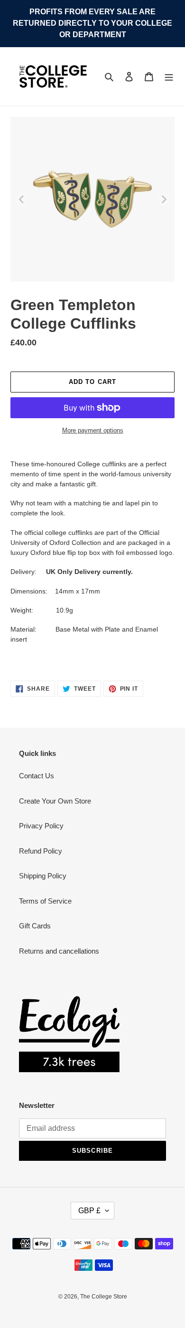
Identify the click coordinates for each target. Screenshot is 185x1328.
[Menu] (169, 76)
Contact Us (36, 776)
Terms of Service (45, 901)
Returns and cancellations (59, 951)
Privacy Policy (41, 826)
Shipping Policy (42, 876)
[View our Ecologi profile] (69, 1034)
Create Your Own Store (55, 801)
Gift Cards (35, 926)
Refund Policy (40, 851)
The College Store (103, 1296)
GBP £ (89, 1211)
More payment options (92, 430)
